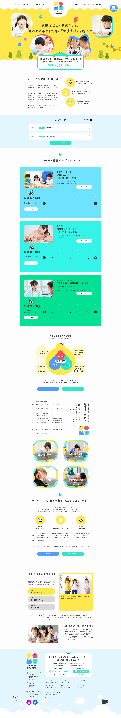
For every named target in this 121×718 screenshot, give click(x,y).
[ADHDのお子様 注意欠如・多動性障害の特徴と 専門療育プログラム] (76, 461)
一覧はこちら (86, 119)
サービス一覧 (15, 4)
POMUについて (49, 685)
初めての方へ (26, 4)
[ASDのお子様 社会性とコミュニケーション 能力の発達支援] (45, 488)
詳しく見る (84, 187)
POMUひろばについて (50, 687)
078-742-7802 (60, 64)
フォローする (30, 209)
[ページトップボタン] (105, 703)
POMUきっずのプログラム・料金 (48, 389)
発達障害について (65, 680)
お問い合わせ (80, 685)
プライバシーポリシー (82, 690)
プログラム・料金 (39, 4)
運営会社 (79, 687)
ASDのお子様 (64, 685)
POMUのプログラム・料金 (73, 389)
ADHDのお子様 (65, 682)
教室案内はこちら (73, 554)
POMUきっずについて (50, 682)
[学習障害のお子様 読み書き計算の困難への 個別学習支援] (76, 488)
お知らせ (86, 4)
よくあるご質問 (97, 4)
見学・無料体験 (82, 671)
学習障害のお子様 (65, 687)
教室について (76, 4)
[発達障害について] (45, 461)
